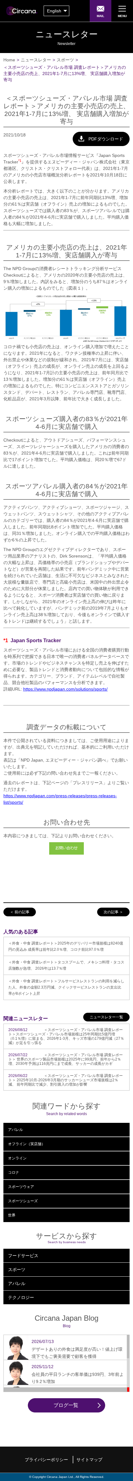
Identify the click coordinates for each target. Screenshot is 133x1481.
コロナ (13, 1172)
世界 (11, 1215)
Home (9, 59)
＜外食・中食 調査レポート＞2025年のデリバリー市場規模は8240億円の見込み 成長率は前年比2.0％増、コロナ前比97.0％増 (65, 946)
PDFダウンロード (105, 138)
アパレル (15, 1129)
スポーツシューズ (23, 1201)
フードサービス (23, 1255)
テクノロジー (21, 1297)
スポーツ (65, 59)
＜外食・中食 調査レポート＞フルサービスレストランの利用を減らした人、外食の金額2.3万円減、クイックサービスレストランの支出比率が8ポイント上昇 (66, 987)
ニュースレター (36, 59)
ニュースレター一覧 (106, 1017)
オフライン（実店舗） (26, 1144)
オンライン (17, 1158)
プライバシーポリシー (46, 1459)
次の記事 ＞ (113, 912)
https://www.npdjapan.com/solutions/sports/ (65, 689)
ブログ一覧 (66, 1405)
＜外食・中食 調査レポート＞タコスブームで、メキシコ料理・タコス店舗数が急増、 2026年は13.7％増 (66, 965)
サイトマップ (89, 1459)
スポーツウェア (21, 1187)
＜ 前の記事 (19, 912)
